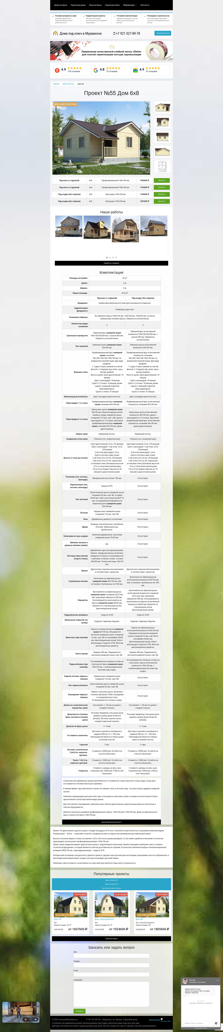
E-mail (76, 971)
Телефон (77, 961)
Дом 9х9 (139, 919)
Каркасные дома (78, 5)
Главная (56, 84)
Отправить (79, 1011)
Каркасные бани (112, 5)
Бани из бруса (95, 5)
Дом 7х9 (57, 919)
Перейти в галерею (111, 263)
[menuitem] (60, 5)
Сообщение (78, 980)
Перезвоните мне (162, 33)
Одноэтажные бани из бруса (111, 888)
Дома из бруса (60, 5)
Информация (129, 5)
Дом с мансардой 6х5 (104, 919)
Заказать (161, 180)
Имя (75, 952)
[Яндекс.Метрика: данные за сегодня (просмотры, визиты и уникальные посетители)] (166, 1020)
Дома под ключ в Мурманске (80, 33)
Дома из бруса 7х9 (111, 884)
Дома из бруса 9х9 (111, 880)
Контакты (145, 5)
